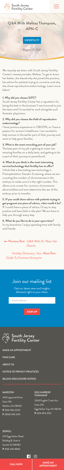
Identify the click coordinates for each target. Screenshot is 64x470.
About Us (8, 364)
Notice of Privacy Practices (20, 371)
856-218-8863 (12, 449)
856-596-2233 (12, 410)
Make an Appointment (16, 350)
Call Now (16, 464)
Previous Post (32, 243)
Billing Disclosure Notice (19, 379)
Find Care (8, 357)
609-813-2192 (44, 413)
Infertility (32, 40)
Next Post (31, 255)
